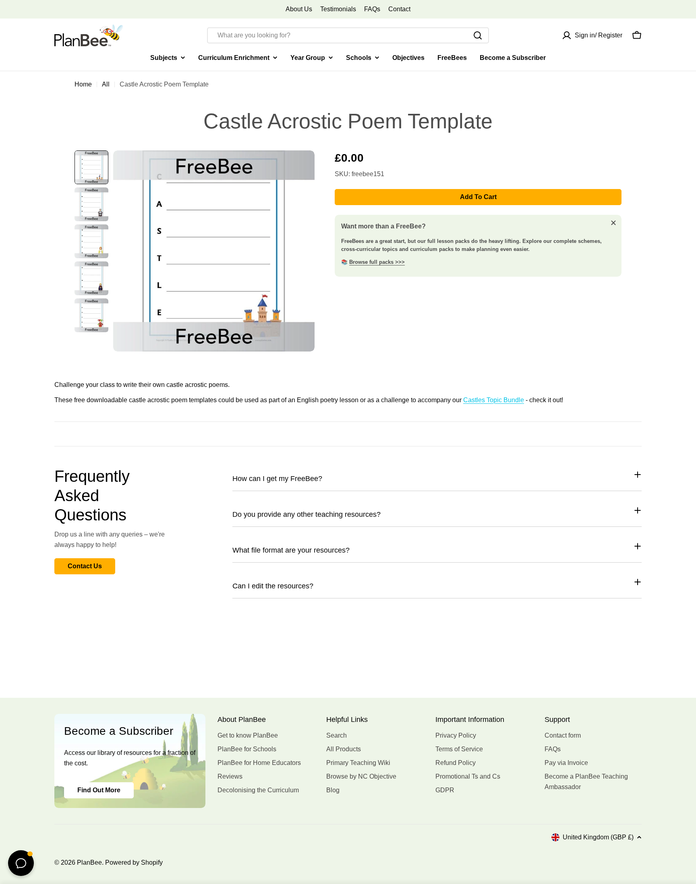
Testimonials (338, 9)
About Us (299, 9)
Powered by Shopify (134, 862)
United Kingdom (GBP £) (598, 837)
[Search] (478, 35)
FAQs (372, 9)
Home (83, 84)
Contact (399, 9)
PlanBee (89, 862)
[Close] (613, 223)
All (106, 84)
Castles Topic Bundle (493, 400)
